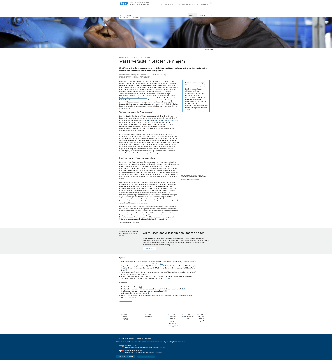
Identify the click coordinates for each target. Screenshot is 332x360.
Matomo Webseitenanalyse (133, 351)
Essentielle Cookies (130, 346)
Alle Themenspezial (167, 4)
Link (161, 264)
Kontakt (131, 338)
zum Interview (149, 248)
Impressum (148, 338)
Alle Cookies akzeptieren (125, 356)
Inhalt (191, 15)
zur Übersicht (125, 303)
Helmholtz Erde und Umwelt (198, 4)
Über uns (185, 4)
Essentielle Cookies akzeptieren (146, 356)
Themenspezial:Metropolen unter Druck (129, 16)
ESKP (178, 4)
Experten (201, 15)
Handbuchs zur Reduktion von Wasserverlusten (162, 120)
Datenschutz (139, 338)
